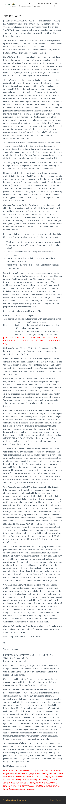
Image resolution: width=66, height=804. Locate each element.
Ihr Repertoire (36, 5)
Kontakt (49, 4)
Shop (43, 4)
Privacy (58, 800)
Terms (52, 800)
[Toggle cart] (61, 5)
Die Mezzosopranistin (25, 5)
